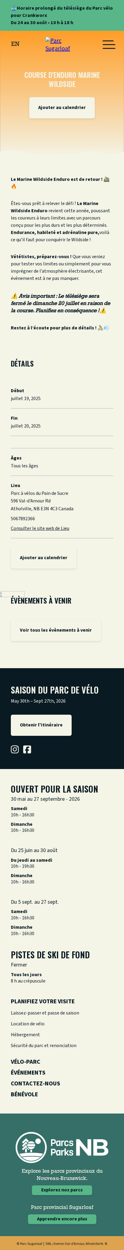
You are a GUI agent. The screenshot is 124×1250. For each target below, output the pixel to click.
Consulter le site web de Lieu (40, 528)
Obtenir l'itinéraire (41, 725)
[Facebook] (27, 749)
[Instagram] (15, 749)
